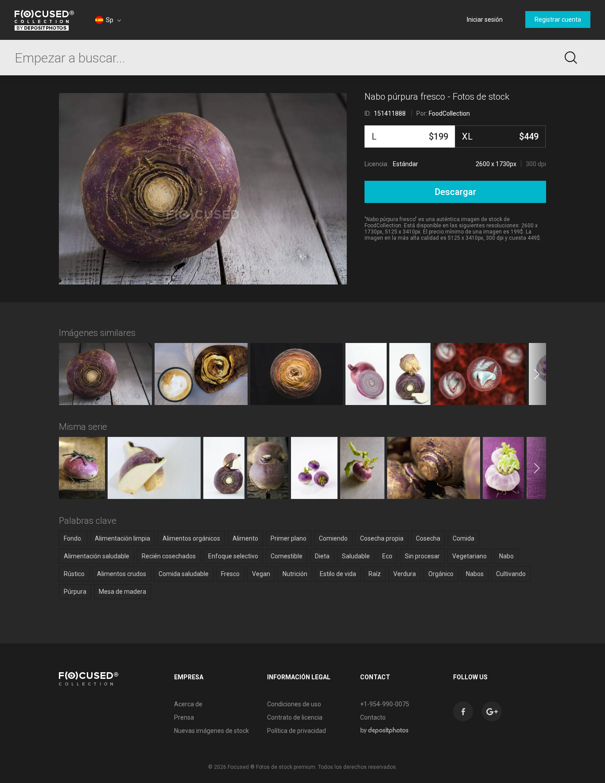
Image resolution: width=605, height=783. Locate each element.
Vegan (261, 573)
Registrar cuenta (558, 19)
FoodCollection (449, 113)
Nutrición (295, 573)
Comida (463, 538)
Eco (387, 556)
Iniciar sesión (485, 19)
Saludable (356, 556)
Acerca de (188, 704)
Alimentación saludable (96, 556)
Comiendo (333, 538)
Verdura (404, 573)
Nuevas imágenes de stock (211, 730)
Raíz (374, 573)
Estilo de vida (338, 573)
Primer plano (288, 538)
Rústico (74, 573)
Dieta (322, 556)
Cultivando (511, 573)
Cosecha (428, 538)
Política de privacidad (296, 730)
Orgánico (441, 573)
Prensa (184, 717)
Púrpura (75, 591)
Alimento (245, 538)
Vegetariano (469, 556)
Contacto (373, 717)
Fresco (230, 573)
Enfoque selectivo (233, 556)
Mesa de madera (122, 591)
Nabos (475, 573)
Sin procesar (422, 556)
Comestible (286, 556)
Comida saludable (184, 573)
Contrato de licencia (294, 717)
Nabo (506, 556)
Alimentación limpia (122, 538)
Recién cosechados (169, 556)
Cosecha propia (381, 538)
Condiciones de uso (294, 704)
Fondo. (73, 538)
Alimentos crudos (121, 573)
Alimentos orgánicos (191, 538)
